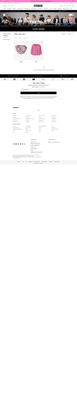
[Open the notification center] (67, 6)
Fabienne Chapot (28, 130)
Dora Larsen (53, 127)
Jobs (26, 161)
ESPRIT (27, 129)
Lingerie (40, 117)
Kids (12, 5)
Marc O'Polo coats (42, 115)
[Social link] (14, 144)
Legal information (44, 161)
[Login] (64, 5)
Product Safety (56, 161)
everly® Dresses (15, 121)
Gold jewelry (28, 121)
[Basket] (73, 5)
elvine (39, 129)
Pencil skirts (27, 120)
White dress (28, 117)
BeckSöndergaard (16, 127)
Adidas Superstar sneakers (30, 118)
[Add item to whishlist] (27, 42)
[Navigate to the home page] (18, 140)
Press (23, 161)
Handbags (14, 117)
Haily (14, 132)
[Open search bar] (63, 8)
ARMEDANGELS (28, 126)
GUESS (40, 130)
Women (4, 5)
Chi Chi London (28, 127)
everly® (14, 126)
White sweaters (54, 115)
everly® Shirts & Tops (42, 118)
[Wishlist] (70, 5)
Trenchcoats (53, 117)
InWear (27, 132)
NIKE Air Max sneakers (16, 118)
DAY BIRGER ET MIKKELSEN (17, 129)
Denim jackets (15, 120)
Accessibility (51, 161)
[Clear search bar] (72, 8)
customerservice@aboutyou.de (28, 98)
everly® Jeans (53, 120)
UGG (13, 130)
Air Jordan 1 (15, 115)
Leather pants (41, 120)
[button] (64, 34)
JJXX (39, 132)
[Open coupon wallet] (61, 5)
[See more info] (21, 63)
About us (19, 161)
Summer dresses (54, 121)
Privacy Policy (23, 97)
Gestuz (52, 130)
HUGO (52, 126)
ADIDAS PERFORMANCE (42, 126)
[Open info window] (73, 1)
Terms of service (37, 161)
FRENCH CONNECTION (55, 129)
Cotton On (40, 127)
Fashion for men (41, 121)
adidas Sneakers (28, 115)
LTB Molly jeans (53, 118)
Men (9, 5)
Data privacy (31, 161)
